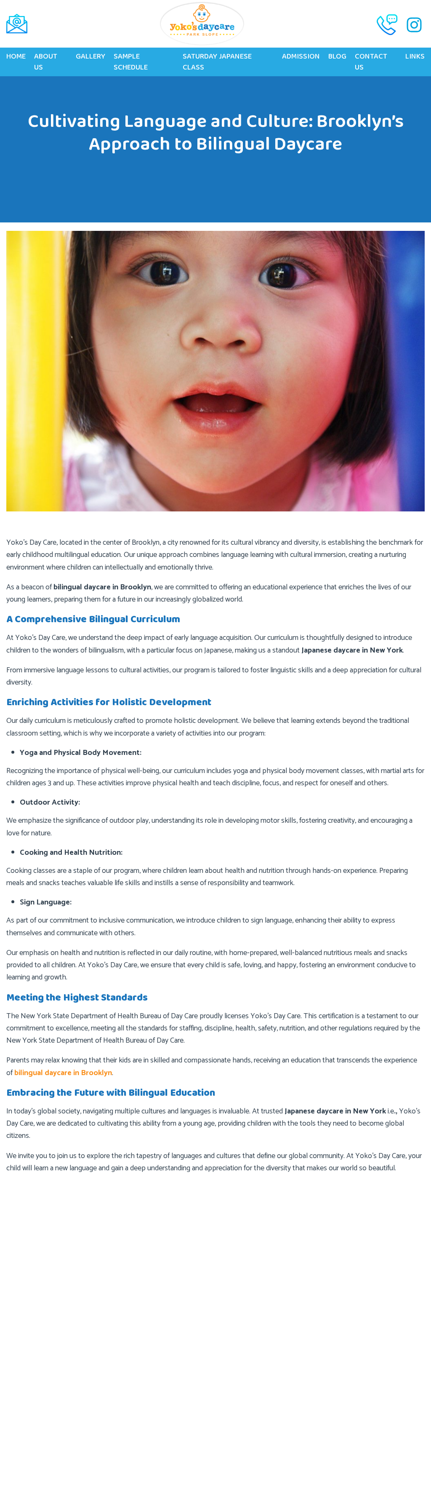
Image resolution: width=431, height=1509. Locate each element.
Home (16, 56)
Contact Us (371, 62)
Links (415, 56)
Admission (301, 56)
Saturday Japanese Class (217, 62)
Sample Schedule (131, 62)
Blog (337, 56)
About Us (45, 62)
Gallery (90, 56)
